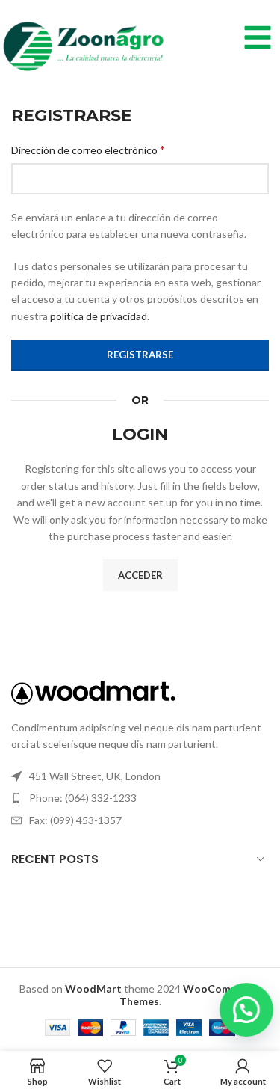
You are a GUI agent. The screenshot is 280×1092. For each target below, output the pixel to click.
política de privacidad (98, 316)
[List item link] (140, 798)
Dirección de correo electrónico (88, 149)
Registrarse (140, 355)
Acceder (140, 575)
